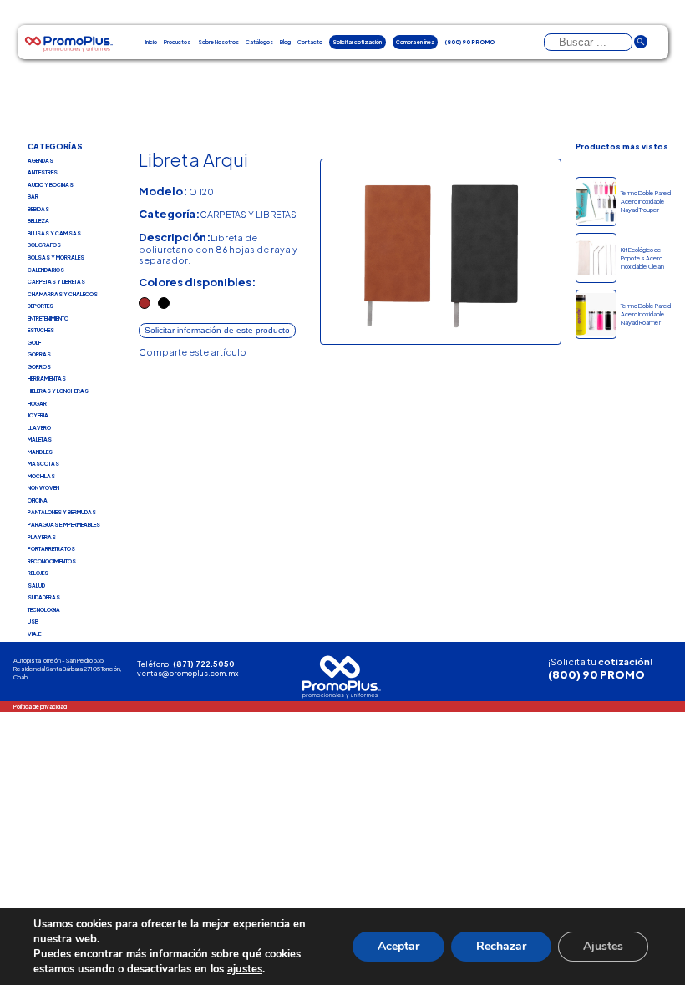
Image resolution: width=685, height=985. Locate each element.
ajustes (244, 969)
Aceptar (398, 946)
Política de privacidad (40, 706)
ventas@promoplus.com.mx (187, 673)
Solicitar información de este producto (217, 330)
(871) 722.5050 (204, 664)
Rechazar (501, 946)
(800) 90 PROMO (596, 674)
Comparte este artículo (192, 351)
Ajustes (603, 946)
